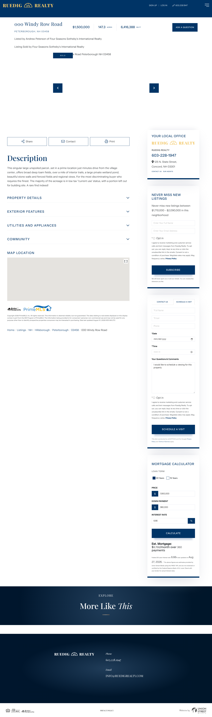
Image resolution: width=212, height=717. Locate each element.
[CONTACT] (185, 27)
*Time (154, 346)
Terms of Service (164, 442)
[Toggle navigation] (201, 5)
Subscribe (173, 270)
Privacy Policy (171, 259)
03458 (75, 330)
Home (10, 330)
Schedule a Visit (184, 302)
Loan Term (158, 471)
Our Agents (168, 171)
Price (155, 488)
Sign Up (153, 5)
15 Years (174, 478)
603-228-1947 (164, 155)
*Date (154, 333)
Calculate (173, 533)
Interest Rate (159, 515)
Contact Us (157, 171)
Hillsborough (42, 330)
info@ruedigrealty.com (124, 676)
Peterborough (60, 330)
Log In (164, 5)
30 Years (160, 478)
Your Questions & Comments (165, 359)
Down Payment (160, 501)
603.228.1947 (181, 5)
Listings (21, 330)
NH (30, 330)
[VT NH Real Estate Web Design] (192, 711)
